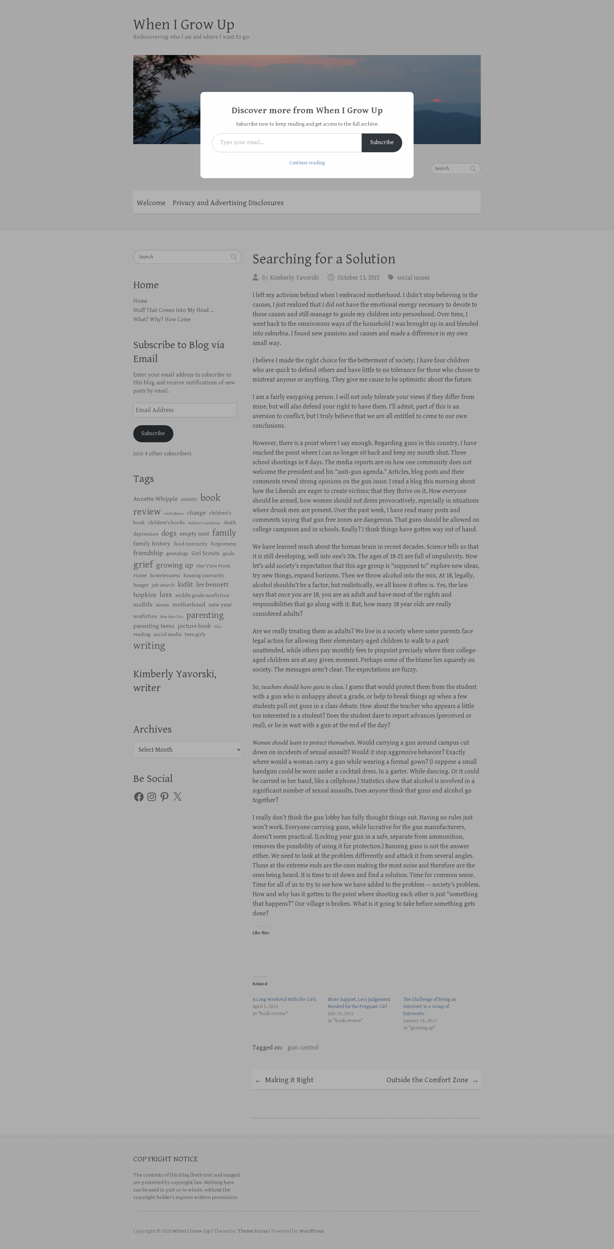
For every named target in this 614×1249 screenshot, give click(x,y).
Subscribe (382, 142)
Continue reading (307, 163)
